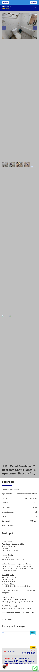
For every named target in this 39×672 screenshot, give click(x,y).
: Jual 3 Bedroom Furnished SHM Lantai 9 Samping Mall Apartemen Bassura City (19, 661)
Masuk (33, 2)
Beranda (5, 2)
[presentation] (4, 28)
